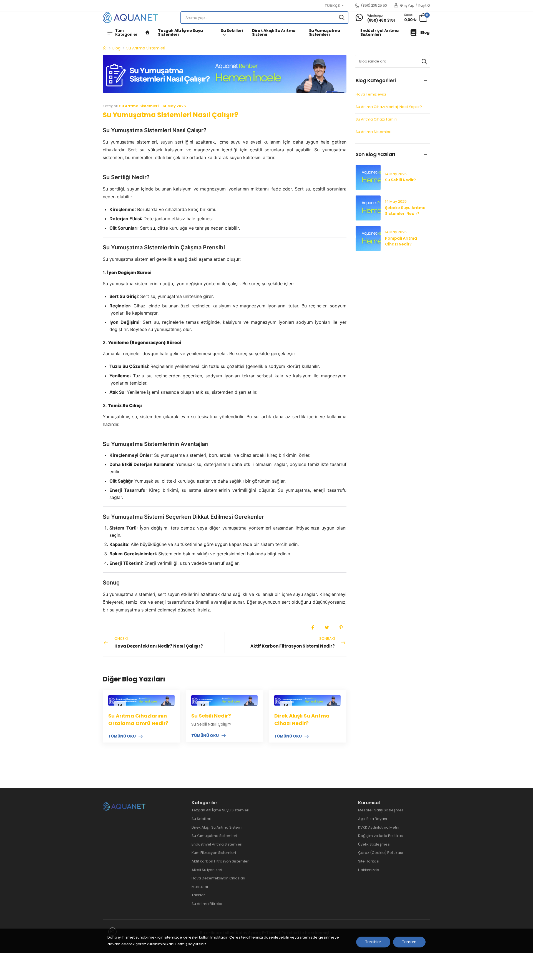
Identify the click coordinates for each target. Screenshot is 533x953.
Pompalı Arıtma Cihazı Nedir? (401, 241)
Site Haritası (368, 861)
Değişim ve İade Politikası (381, 835)
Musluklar (200, 886)
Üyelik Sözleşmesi (374, 844)
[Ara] (341, 17)
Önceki (158, 642)
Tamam (409, 941)
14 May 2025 (174, 106)
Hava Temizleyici (371, 94)
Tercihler (373, 941)
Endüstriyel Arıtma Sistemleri (379, 32)
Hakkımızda (368, 869)
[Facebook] (312, 627)
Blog (424, 32)
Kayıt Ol (424, 5)
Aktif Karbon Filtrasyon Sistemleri (221, 861)
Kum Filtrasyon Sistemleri (214, 852)
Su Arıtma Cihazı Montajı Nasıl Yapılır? (389, 107)
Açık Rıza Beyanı (372, 818)
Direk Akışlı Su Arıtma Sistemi (273, 32)
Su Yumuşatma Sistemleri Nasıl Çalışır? (170, 114)
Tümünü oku (122, 736)
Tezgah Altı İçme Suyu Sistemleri (180, 32)
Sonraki (292, 642)
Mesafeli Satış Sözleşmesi (381, 810)
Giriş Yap (406, 5)
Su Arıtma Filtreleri (207, 903)
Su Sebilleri (232, 30)
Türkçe (333, 6)
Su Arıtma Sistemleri (145, 48)
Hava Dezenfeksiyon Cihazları (218, 878)
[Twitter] (327, 627)
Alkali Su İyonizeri (207, 869)
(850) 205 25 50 (374, 5)
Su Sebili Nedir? (211, 715)
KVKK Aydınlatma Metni (378, 827)
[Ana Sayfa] (147, 32)
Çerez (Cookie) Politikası (380, 852)
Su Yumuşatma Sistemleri (324, 32)
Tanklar (198, 895)
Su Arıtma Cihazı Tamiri (376, 119)
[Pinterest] (341, 627)
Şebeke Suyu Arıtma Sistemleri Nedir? (405, 210)
